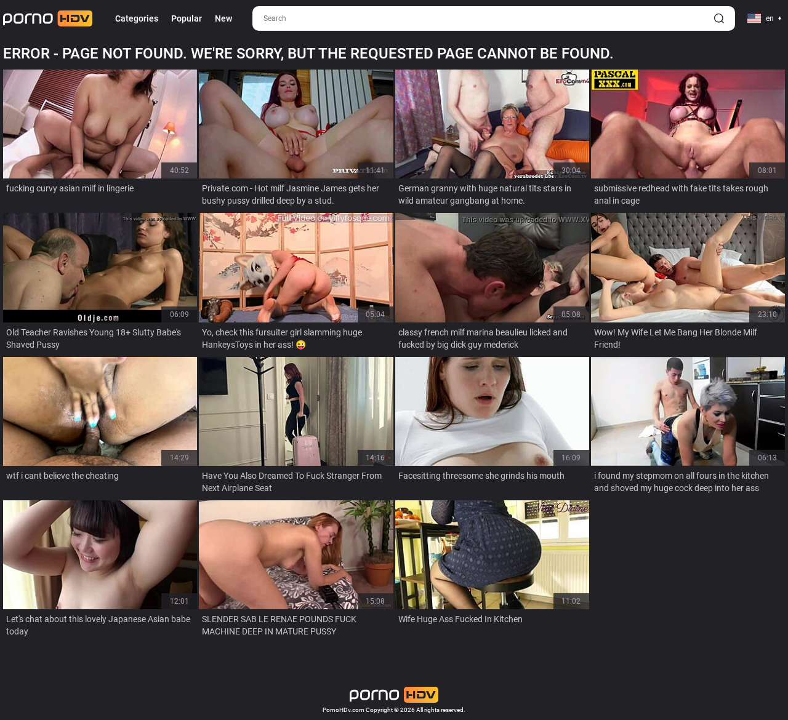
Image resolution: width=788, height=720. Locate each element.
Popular (186, 18)
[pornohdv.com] (47, 18)
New (223, 18)
